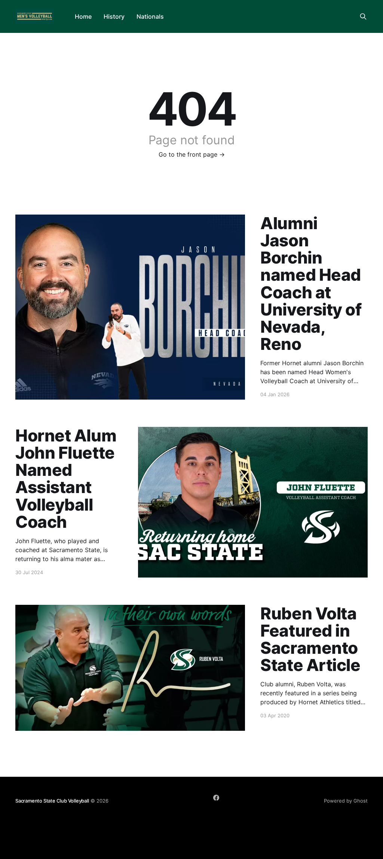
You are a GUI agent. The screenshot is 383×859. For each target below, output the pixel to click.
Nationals (150, 16)
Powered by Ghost (346, 801)
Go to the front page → (192, 154)
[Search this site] (363, 16)
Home (83, 16)
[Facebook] (216, 798)
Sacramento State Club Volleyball (52, 801)
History (114, 16)
